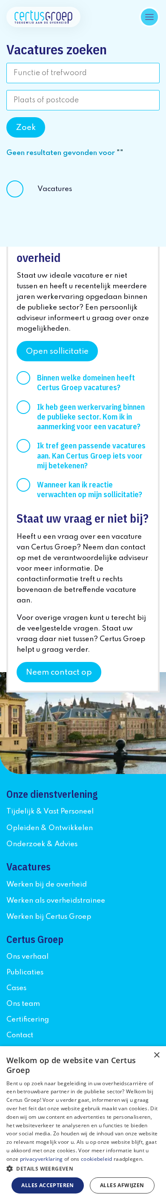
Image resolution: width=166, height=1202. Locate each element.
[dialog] (83, 1124)
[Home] (43, 16)
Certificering (27, 1019)
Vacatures (54, 189)
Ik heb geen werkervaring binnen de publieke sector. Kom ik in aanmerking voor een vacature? (91, 416)
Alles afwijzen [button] (122, 1185)
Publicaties (24, 972)
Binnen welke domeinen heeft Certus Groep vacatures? (86, 382)
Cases (16, 988)
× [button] (156, 1055)
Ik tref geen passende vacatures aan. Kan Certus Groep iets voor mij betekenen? (91, 455)
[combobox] (83, 73)
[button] (83, 1168)
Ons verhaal (27, 956)
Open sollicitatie (57, 351)
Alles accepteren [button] (47, 1185)
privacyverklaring (41, 1159)
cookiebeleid (96, 1159)
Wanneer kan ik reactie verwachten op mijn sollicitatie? (89, 489)
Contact (19, 1035)
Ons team (23, 1004)
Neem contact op (59, 672)
